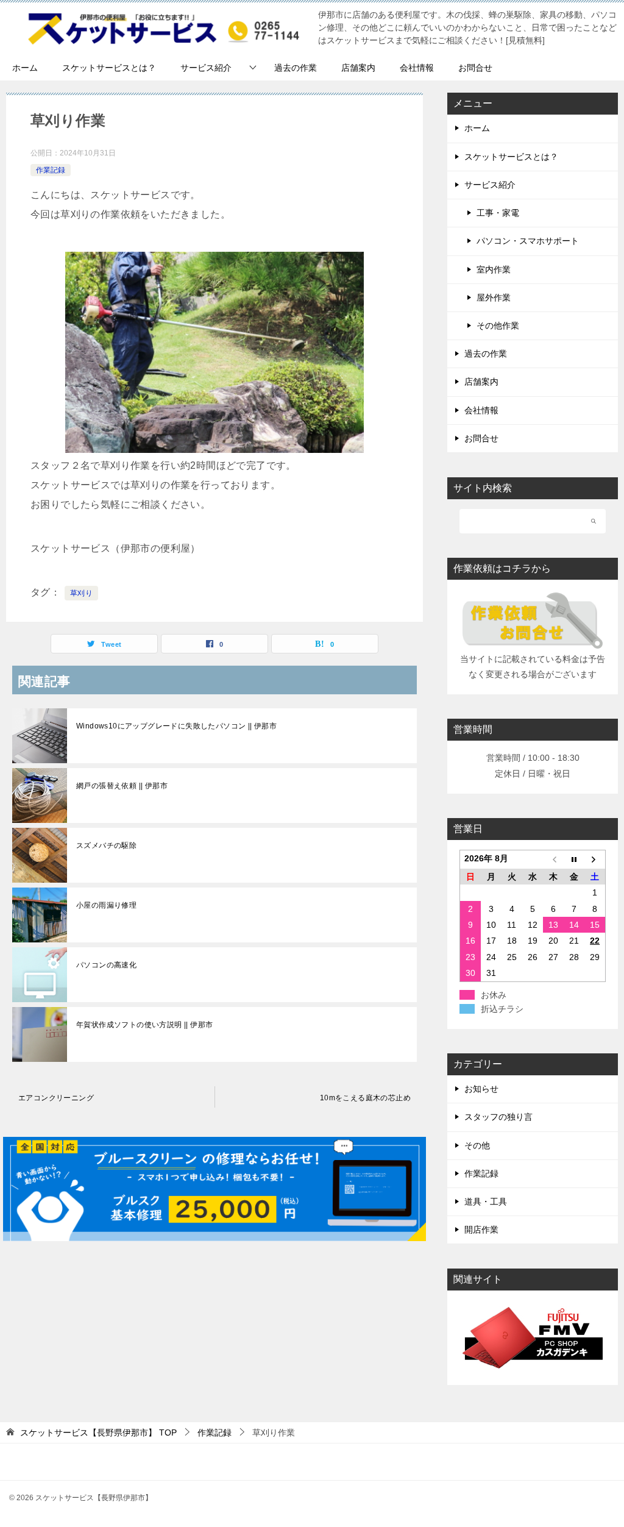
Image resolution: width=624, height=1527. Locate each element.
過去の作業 (295, 68)
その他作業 (498, 325)
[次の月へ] (594, 859)
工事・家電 (498, 213)
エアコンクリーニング (56, 1098)
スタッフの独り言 (498, 1117)
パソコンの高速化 (106, 965)
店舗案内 (358, 68)
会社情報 (417, 68)
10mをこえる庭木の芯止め (365, 1098)
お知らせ (481, 1089)
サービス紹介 (206, 68)
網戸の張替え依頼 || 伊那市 (122, 785)
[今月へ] (574, 859)
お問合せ (475, 68)
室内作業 (494, 269)
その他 (477, 1145)
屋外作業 (494, 297)
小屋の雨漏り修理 (106, 905)
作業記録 (50, 170)
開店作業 (481, 1229)
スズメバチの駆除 (106, 845)
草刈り (81, 593)
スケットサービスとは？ (109, 68)
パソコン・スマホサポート (528, 241)
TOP (98, 1432)
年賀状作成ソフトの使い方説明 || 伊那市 (144, 1024)
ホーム (25, 68)
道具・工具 (485, 1201)
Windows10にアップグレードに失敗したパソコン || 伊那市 (176, 726)
